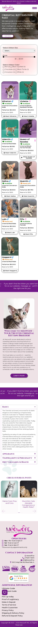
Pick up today (8, 597)
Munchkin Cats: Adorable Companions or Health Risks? (9, 504)
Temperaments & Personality (17, 458)
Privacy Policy (8, 610)
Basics (5, 407)
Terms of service (9, 605)
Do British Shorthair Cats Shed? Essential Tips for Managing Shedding (28, 505)
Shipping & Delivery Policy (13, 613)
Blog (4, 594)
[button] (19, 407)
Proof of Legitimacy (10, 599)
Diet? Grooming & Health (15, 462)
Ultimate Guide (8, 588)
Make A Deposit (8, 602)
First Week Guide (9, 591)
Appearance (8, 454)
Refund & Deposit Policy (12, 616)
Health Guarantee (10, 608)
